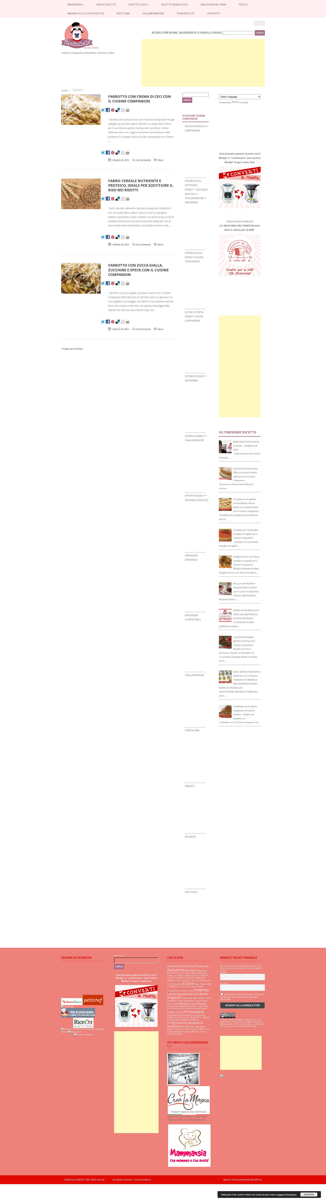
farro (178, 986)
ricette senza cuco (174, 4)
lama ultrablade (186, 1000)
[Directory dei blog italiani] (75, 1031)
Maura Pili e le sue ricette (85, 13)
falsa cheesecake (202, 984)
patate (203, 1008)
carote (178, 972)
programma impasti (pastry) (183, 1019)
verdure (177, 1031)
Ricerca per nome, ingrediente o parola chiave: (187, 32)
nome (223, 972)
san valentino (197, 1026)
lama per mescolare (193, 998)
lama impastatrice (182, 994)
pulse (186, 1026)
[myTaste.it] (67, 1029)
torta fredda (197, 1029)
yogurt (185, 1031)
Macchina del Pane (213, 4)
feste (243, 4)
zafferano (194, 1031)
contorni (204, 975)
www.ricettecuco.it (247, 1019)
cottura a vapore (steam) (180, 977)
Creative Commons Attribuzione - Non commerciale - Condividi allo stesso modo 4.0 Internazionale (241, 1024)
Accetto (309, 1194)
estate (188, 983)
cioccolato (178, 975)
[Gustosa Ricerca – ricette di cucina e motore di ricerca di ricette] (71, 1004)
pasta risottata (192, 1008)
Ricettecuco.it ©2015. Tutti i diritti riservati (89, 1179)
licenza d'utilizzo (143, 1179)
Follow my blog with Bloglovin (89, 1029)
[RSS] (256, 23)
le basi (198, 1000)
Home (64, 90)
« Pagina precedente (72, 348)
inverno (201, 990)
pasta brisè (172, 1006)
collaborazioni (153, 13)
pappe (192, 1003)
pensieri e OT (186, 13)
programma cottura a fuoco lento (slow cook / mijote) (188, 1016)
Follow (64, 1031)
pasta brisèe (184, 1006)
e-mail (223, 983)
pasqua (201, 1003)
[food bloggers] (78, 1016)
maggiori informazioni (286, 1194)
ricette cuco (139, 4)
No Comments (144, 160)
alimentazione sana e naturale (187, 966)
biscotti (170, 973)
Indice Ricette (106, 4)
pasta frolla (196, 1006)
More (160, 160)
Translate (243, 102)
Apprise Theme (230, 1179)
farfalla (171, 986)
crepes (193, 980)
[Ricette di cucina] (93, 1004)
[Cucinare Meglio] (83, 1034)
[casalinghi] (67, 1006)
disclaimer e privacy (122, 1179)
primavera (194, 1011)
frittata (193, 986)
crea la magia (182, 980)
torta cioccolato (182, 1029)
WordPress (255, 1179)
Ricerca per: (119, 956)
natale (183, 1003)
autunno (175, 970)
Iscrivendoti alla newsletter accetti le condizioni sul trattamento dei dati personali (242, 997)
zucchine (177, 1033)
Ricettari (123, 13)
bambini (191, 970)
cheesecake (188, 972)
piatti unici (175, 1012)
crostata (201, 980)
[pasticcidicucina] (183, 1084)
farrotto (185, 986)
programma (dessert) (180, 1015)
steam (170, 1029)
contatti (213, 13)
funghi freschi (187, 990)
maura (205, 1000)
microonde (172, 1003)
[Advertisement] (203, 63)
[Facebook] (262, 23)
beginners (75, 4)
